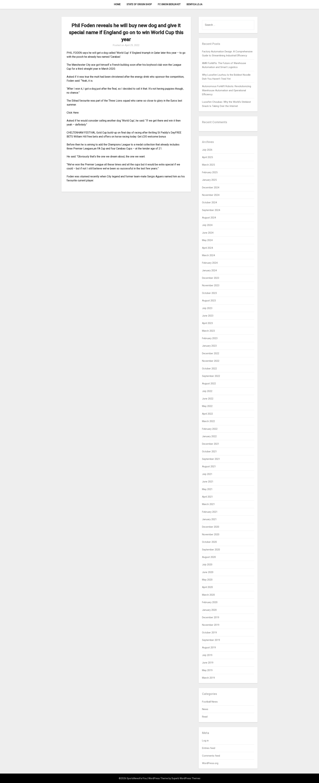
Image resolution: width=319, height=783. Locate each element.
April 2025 (207, 157)
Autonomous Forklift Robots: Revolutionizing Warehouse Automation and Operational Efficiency (226, 90)
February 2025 (209, 172)
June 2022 (207, 398)
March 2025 (208, 164)
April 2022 (207, 413)
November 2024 (210, 195)
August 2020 (209, 557)
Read (205, 716)
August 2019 (209, 647)
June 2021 (207, 481)
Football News (210, 701)
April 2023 (207, 323)
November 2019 (210, 624)
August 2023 (209, 300)
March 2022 (208, 421)
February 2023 (209, 338)
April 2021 (207, 496)
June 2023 (207, 315)
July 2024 (207, 225)
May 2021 (207, 489)
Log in (205, 740)
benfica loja (194, 4)
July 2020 (207, 564)
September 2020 (211, 549)
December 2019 (210, 617)
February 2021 (209, 511)
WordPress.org (210, 763)
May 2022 (207, 406)
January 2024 (209, 270)
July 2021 (207, 474)
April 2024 (207, 247)
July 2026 (207, 149)
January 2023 (209, 345)
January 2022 (209, 436)
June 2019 (207, 662)
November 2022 (210, 360)
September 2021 (211, 458)
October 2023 (209, 293)
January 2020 (209, 609)
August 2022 (209, 383)
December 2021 (210, 443)
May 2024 (207, 240)
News (205, 709)
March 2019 (208, 677)
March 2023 (208, 330)
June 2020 (207, 572)
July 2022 (207, 391)
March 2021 (208, 504)
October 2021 (209, 451)
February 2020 (209, 602)
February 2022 (209, 428)
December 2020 (210, 526)
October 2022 (209, 368)
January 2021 (209, 519)
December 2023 (210, 277)
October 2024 (209, 202)
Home (117, 4)
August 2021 (209, 466)
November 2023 (210, 285)
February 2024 (209, 262)
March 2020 (208, 594)
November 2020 (210, 534)
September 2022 (211, 376)
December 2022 (210, 353)
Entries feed (208, 748)
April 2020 (207, 587)
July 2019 (207, 655)
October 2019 (209, 632)
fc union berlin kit (169, 4)
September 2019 (211, 640)
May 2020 (207, 579)
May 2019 (207, 670)
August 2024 (209, 217)
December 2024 (210, 187)
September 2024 (211, 210)
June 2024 (207, 232)
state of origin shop (139, 4)
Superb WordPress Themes (185, 778)
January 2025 (209, 179)
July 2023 (207, 308)
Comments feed (211, 755)
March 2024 (208, 255)
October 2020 (209, 541)
